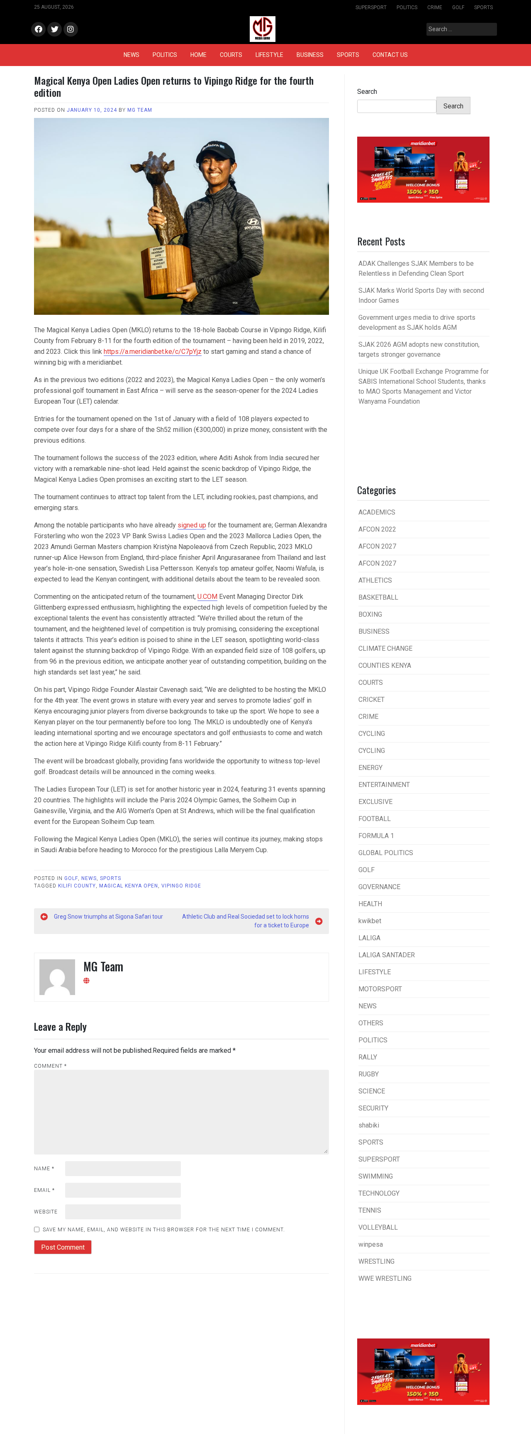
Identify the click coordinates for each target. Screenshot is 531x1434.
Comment (50, 1066)
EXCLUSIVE (375, 802)
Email (44, 1190)
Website (46, 1212)
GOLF (458, 7)
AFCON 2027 (377, 546)
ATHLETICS (375, 580)
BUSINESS (310, 54)
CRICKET (371, 700)
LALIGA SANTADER (386, 955)
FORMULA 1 (376, 836)
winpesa (370, 1244)
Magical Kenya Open (128, 886)
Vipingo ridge (181, 886)
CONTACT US (390, 54)
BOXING (370, 614)
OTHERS (370, 1023)
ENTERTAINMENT (384, 785)
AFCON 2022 (377, 529)
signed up (192, 525)
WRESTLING (376, 1261)
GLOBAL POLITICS (385, 853)
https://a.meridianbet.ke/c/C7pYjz (153, 351)
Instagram (70, 30)
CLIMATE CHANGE (385, 648)
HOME (198, 54)
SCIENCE (371, 1091)
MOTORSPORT (380, 989)
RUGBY (368, 1074)
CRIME (434, 7)
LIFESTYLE (269, 54)
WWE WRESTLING (385, 1278)
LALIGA (369, 938)
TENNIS (369, 1210)
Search (367, 92)
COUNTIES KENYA (384, 665)
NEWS (131, 54)
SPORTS (483, 7)
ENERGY (370, 768)
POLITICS (407, 7)
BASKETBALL (378, 597)
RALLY (367, 1057)
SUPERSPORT (371, 7)
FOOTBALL (374, 819)
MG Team (139, 110)
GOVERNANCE (379, 887)
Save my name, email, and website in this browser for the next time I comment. (164, 1230)
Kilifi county (77, 886)
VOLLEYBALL (378, 1227)
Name (44, 1169)
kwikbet (369, 921)
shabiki (368, 1125)
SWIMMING (375, 1176)
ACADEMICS (376, 512)
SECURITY (373, 1108)
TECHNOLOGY (378, 1193)
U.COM (207, 597)
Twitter (54, 30)
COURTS (231, 54)
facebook (38, 30)
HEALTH (370, 904)
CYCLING (371, 734)
